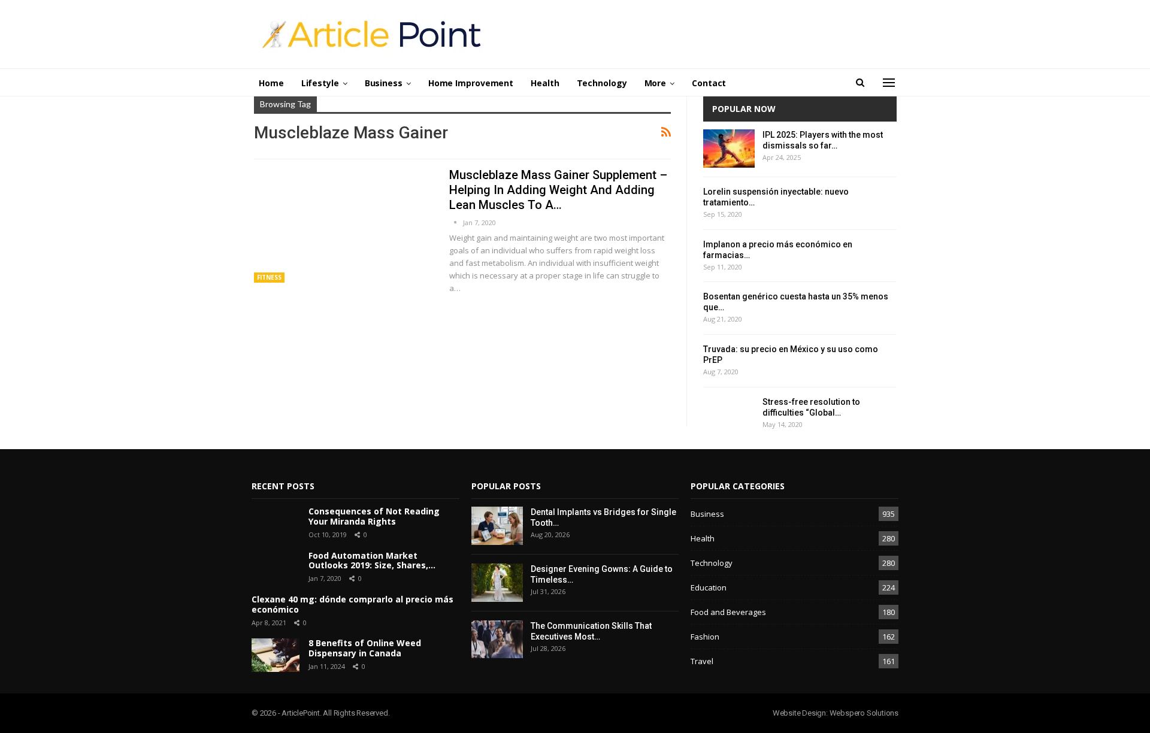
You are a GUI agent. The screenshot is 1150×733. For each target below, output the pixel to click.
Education (709, 587)
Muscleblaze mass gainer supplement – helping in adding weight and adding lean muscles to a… (558, 190)
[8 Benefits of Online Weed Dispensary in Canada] (275, 655)
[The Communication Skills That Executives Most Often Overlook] (497, 639)
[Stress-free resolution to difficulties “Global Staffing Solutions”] (729, 415)
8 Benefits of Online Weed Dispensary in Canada (364, 648)
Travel (702, 661)
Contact (709, 83)
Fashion (705, 636)
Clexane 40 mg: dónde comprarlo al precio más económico (352, 604)
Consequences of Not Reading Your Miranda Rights (374, 516)
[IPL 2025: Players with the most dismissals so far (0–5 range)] (729, 148)
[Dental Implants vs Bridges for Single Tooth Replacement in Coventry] (497, 526)
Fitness (269, 277)
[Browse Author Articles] (456, 222)
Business (383, 83)
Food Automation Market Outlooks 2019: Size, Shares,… (371, 560)
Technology (602, 83)
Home (271, 83)
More (655, 83)
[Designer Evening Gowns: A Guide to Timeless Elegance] (497, 583)
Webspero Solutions (864, 712)
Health (545, 83)
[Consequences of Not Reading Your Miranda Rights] (275, 523)
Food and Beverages (728, 612)
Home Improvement (470, 83)
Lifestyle (320, 83)
